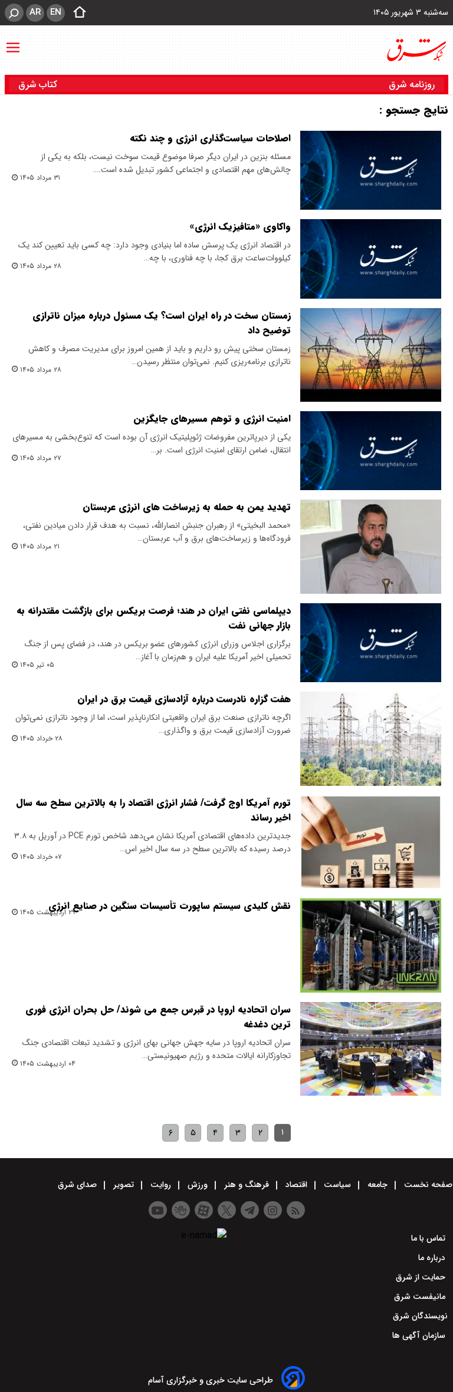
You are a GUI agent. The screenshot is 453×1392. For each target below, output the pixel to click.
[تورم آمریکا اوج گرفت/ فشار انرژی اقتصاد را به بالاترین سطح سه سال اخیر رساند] (370, 842)
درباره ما (433, 1257)
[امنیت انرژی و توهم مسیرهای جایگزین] (370, 450)
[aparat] (204, 1210)
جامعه (377, 1184)
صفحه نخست (427, 1184)
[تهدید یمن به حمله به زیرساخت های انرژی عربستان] (370, 547)
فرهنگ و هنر (246, 1184)
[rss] (296, 1210)
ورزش (197, 1184)
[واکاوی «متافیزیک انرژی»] (370, 258)
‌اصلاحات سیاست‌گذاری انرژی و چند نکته (210, 138)
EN (55, 12)
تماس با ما (429, 1238)
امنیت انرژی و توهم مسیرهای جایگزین (212, 418)
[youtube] (158, 1210)
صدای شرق (78, 1184)
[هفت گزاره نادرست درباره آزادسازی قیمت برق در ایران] (370, 739)
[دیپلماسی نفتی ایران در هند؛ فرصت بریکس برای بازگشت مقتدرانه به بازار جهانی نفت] (370, 642)
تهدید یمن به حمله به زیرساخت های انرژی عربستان (187, 507)
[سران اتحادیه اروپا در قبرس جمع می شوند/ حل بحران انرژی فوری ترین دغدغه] (370, 1049)
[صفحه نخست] (76, 13)
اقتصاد (296, 1184)
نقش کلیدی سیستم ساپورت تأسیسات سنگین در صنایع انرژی (169, 905)
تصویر (123, 1184)
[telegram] (250, 1210)
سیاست (337, 1184)
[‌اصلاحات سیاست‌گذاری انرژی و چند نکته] (370, 170)
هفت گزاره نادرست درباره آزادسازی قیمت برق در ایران (184, 699)
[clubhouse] (181, 1210)
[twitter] (227, 1210)
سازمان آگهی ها (420, 1335)
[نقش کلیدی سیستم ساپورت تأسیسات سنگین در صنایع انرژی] (370, 945)
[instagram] (273, 1210)
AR (35, 12)
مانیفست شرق (421, 1296)
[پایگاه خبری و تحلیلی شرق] (415, 50)
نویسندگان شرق (420, 1316)
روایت (160, 1184)
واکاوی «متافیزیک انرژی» (240, 226)
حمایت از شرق (422, 1277)
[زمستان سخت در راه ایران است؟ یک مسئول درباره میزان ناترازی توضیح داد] (370, 355)
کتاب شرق (39, 84)
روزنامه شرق (412, 84)
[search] (14, 13)
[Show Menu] (13, 41)
